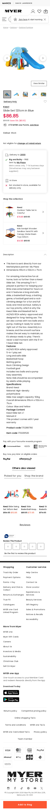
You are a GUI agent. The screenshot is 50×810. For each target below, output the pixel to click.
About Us (7, 646)
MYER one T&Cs (37, 725)
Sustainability (9, 656)
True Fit (7, 599)
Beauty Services (34, 599)
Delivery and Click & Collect (13, 588)
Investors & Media (12, 651)
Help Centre (32, 572)
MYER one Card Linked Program (10, 611)
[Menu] (4, 19)
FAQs (28, 577)
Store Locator (32, 587)
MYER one (8, 632)
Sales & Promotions (35, 609)
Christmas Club (10, 661)
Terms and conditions (15, 725)
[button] (27, 162)
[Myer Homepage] (13, 12)
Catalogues (9, 604)
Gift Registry (32, 604)
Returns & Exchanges (13, 594)
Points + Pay (9, 582)
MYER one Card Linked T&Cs (16, 732)
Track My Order (10, 572)
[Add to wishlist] (45, 101)
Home (5, 27)
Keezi (6, 106)
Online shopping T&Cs (25, 718)
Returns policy (10, 711)
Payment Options (11, 577)
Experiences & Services (33, 593)
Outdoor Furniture (26, 27)
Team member (25, 739)
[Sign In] (33, 11)
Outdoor (13, 27)
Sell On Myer (9, 666)
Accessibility (32, 619)
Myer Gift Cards (11, 636)
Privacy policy (40, 732)
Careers (7, 641)
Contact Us (31, 582)
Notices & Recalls (34, 614)
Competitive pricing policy (33, 711)
